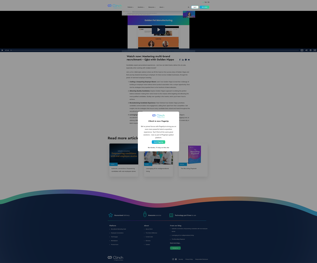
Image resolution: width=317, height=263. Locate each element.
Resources (152, 7)
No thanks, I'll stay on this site (158, 147)
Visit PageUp (158, 142)
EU (206, 2)
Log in (194, 7)
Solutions (140, 7)
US (203, 2)
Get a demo (204, 7)
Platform (130, 7)
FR (208, 2)
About (161, 7)
